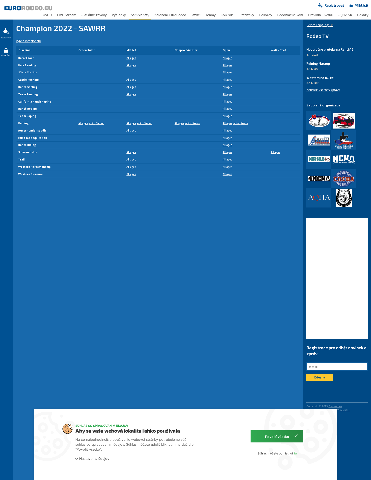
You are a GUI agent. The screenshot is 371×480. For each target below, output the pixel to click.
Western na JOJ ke (320, 78)
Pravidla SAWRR (320, 15)
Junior (92, 123)
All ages (131, 58)
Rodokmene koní (290, 15)
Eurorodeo (335, 406)
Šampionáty (140, 15)
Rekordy (265, 15)
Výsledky (119, 15)
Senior (100, 123)
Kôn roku (227, 15)
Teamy (211, 15)
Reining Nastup (318, 63)
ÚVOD (47, 15)
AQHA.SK (345, 15)
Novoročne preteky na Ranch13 (329, 49)
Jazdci (196, 15)
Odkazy (362, 15)
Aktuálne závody (94, 15)
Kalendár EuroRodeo (170, 15)
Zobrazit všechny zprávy (323, 90)
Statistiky (247, 15)
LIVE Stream (66, 15)
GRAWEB (345, 410)
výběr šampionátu (28, 41)
